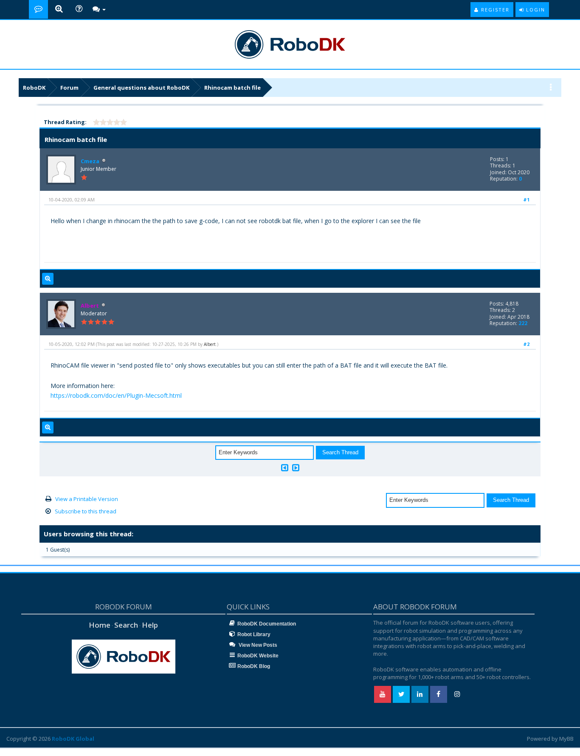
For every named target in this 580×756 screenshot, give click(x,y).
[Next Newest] (295, 467)
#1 (526, 199)
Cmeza (90, 161)
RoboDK (34, 87)
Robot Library (253, 634)
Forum (69, 87)
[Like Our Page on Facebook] (438, 694)
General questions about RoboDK (141, 87)
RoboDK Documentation (266, 624)
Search (126, 625)
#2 (526, 344)
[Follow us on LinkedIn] (419, 694)
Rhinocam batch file (232, 87)
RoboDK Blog (253, 666)
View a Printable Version (86, 499)
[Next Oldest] (284, 467)
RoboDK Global (73, 738)
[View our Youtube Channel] (382, 694)
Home (99, 625)
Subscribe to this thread (85, 511)
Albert (210, 344)
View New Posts (257, 645)
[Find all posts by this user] (47, 279)
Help (150, 625)
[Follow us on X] (401, 694)
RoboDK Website (258, 656)
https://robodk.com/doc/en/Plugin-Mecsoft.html (116, 395)
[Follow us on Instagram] (457, 694)
